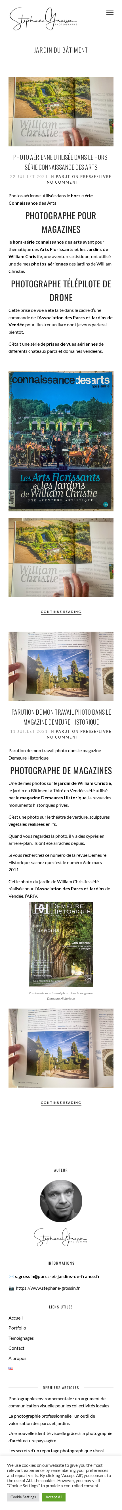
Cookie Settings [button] (23, 1497)
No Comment (63, 182)
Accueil (16, 1317)
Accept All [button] (54, 1497)
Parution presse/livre (84, 176)
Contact (16, 1348)
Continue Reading (61, 611)
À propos (17, 1358)
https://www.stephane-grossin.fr (48, 1288)
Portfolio (17, 1327)
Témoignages (21, 1338)
